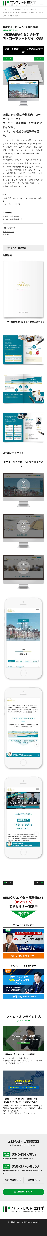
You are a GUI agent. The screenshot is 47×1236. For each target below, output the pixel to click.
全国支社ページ (34, 1180)
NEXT (38, 58)
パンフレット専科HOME (12, 9)
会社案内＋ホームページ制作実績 (15, 12)
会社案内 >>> (8, 232)
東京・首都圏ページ (13, 1180)
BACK (8, 58)
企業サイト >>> (9, 234)
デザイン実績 (29, 9)
